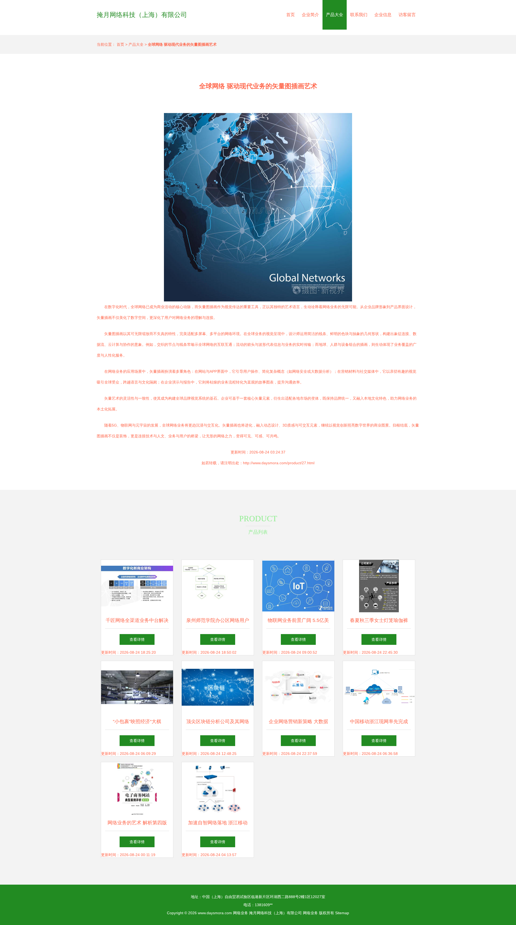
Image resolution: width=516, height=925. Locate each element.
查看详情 (137, 639)
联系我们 (358, 14)
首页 (290, 14)
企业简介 (310, 14)
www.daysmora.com (215, 913)
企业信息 (383, 14)
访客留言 (407, 14)
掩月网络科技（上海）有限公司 (142, 14)
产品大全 (334, 14)
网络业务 (240, 913)
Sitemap (342, 913)
